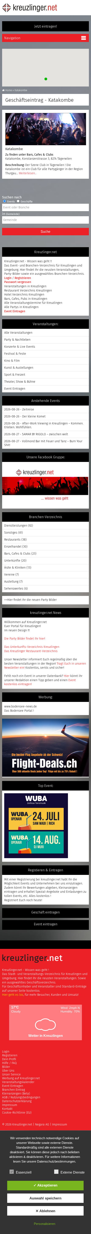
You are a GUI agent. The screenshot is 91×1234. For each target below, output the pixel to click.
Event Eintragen (14, 311)
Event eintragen (45, 924)
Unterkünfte (12, 560)
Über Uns (8, 1070)
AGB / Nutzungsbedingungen (21, 1097)
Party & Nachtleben (17, 339)
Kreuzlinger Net (29, 7)
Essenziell (24, 1172)
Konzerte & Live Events (19, 346)
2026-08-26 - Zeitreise (19, 409)
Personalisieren (44, 1224)
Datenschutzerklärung (17, 1101)
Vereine (9, 574)
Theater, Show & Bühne (19, 381)
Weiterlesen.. (27, 173)
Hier (66, 676)
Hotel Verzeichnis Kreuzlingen (24, 294)
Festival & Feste (15, 353)
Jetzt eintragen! (45, 26)
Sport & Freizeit (14, 374)
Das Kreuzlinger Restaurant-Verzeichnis (31, 651)
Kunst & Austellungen (18, 367)
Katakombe (14, 149)
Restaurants (12, 539)
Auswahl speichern (45, 1198)
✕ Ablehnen (45, 1211)
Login (8, 278)
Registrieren (23, 278)
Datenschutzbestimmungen (56, 1161)
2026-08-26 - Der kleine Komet (25, 416)
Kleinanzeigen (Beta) (16, 1093)
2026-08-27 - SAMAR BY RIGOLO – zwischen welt (36, 434)
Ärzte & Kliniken (15, 567)
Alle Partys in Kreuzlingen (21, 307)
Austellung (11, 581)
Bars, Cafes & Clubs (40, 154)
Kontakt (7, 1108)
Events (11, 202)
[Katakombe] (45, 129)
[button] (45, 78)
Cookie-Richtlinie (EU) (17, 1112)
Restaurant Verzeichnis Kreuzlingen (28, 290)
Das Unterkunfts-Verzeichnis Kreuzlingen (31, 647)
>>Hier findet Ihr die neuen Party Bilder (30, 599)
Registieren (9, 1055)
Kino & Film (12, 360)
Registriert (11, 900)
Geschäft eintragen (45, 912)
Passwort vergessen (17, 282)
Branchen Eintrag (13, 1089)
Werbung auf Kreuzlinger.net (21, 1078)
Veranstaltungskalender (18, 1082)
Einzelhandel (12, 546)
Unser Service (11, 1074)
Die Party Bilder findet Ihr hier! (24, 638)
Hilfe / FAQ (9, 1063)
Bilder (6, 1066)
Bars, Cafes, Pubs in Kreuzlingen (25, 298)
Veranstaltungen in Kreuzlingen (25, 286)
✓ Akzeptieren (45, 1185)
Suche (45, 231)
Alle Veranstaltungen (18, 332)
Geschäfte (26, 202)
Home (8, 90)
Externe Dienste (73, 1172)
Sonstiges (10, 532)
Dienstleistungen (15, 525)
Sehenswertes (13, 588)
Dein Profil (9, 1059)
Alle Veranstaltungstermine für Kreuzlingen (33, 302)
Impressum (9, 1105)
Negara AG (42, 1124)
